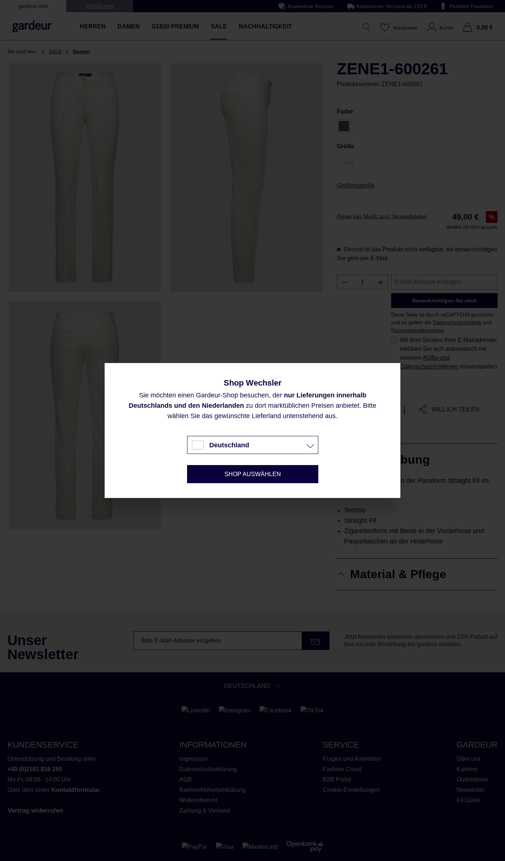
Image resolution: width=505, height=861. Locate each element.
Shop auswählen (252, 474)
